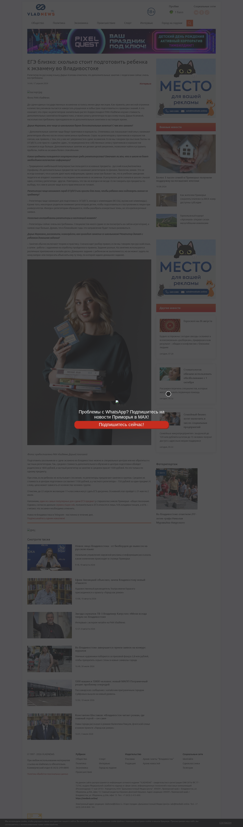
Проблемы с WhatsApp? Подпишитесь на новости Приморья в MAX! (121, 414)
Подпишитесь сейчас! (121, 424)
